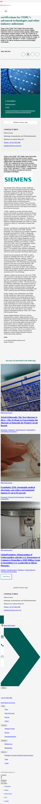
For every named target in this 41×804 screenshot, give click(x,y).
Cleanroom (8, 111)
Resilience (12, 430)
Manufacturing (30, 111)
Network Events (9, 713)
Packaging (18, 112)
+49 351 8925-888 (6, 698)
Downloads (7, 786)
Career (7, 763)
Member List (8, 744)
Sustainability (31, 430)
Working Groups (10, 728)
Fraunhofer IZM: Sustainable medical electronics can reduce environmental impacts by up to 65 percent (18, 490)
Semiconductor (26, 112)
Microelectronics (10, 104)
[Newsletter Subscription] (20, 657)
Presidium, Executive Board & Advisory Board (19, 755)
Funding (3, 570)
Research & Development (16, 497)
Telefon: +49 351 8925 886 (12, 142)
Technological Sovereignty (9, 431)
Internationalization (10, 736)
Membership (8, 748)
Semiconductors (21, 430)
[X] (1, 777)
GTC (6, 797)
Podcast (7, 717)
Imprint (6, 790)
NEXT (7, 721)
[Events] (2, 637)
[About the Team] (2, 645)
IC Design (22, 111)
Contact (7, 801)
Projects (7, 732)
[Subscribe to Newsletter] (2, 657)
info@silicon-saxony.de (8, 702)
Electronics (15, 111)
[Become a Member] (2, 625)
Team (6, 759)
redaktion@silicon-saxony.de (12, 146)
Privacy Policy (8, 793)
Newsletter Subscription (8, 625)
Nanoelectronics (10, 112)
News (6, 709)
